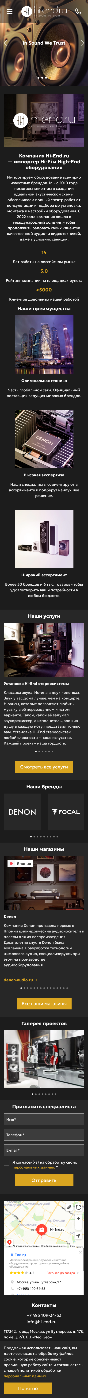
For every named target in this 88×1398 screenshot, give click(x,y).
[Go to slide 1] (36, 751)
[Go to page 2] (34, 836)
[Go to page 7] (50, 836)
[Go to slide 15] (67, 988)
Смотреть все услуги (44, 767)
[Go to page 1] (31, 836)
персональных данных (33, 1167)
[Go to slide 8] (44, 988)
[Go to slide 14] (64, 988)
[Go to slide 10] (50, 988)
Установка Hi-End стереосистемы (36, 683)
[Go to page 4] (41, 836)
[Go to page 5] (44, 836)
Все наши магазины (44, 1004)
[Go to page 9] (57, 836)
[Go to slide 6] (52, 751)
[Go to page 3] (37, 836)
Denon (10, 916)
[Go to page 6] (47, 836)
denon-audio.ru (19, 980)
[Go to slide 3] (42, 751)
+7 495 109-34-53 (44, 1315)
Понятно (28, 1388)
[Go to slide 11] (54, 988)
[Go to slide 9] (47, 988)
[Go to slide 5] (49, 751)
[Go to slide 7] (41, 988)
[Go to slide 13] (60, 988)
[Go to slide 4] (45, 751)
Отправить (44, 1180)
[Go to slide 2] (39, 751)
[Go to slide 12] (57, 988)
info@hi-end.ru (42, 1321)
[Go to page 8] (54, 836)
